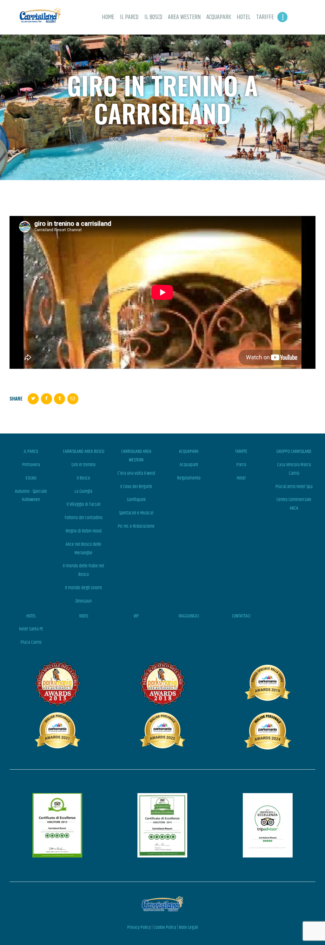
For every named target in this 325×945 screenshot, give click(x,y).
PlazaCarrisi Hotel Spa (294, 486)
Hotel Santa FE (31, 629)
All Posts (136, 139)
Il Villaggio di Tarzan (84, 504)
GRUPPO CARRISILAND (293, 451)
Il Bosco (83, 478)
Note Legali (188, 927)
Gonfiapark (136, 499)
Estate (31, 478)
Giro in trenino (83, 464)
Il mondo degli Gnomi (83, 587)
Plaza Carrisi (31, 642)
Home (115, 139)
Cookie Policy (165, 927)
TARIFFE (241, 451)
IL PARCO (31, 451)
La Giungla (83, 491)
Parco (241, 464)
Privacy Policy (139, 927)
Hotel (241, 478)
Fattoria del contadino (84, 517)
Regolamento (189, 478)
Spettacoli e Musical (136, 513)
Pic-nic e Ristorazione (136, 526)
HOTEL (31, 616)
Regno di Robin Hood (84, 531)
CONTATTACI (241, 616)
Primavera (31, 464)
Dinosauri (84, 601)
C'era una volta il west (136, 473)
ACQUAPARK (188, 451)
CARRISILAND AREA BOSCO (83, 451)
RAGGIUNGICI (189, 616)
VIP (136, 616)
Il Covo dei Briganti (136, 486)
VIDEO (83, 616)
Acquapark (189, 464)
